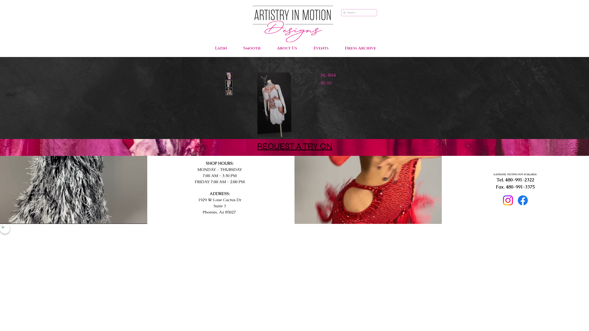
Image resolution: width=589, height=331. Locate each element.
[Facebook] (522, 200)
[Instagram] (508, 200)
